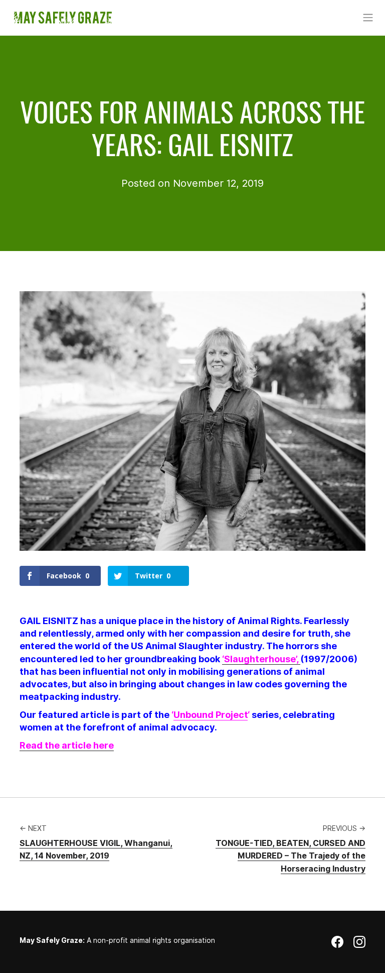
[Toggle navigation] (367, 17)
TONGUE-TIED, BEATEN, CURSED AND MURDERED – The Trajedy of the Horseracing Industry (290, 856)
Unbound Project (210, 714)
